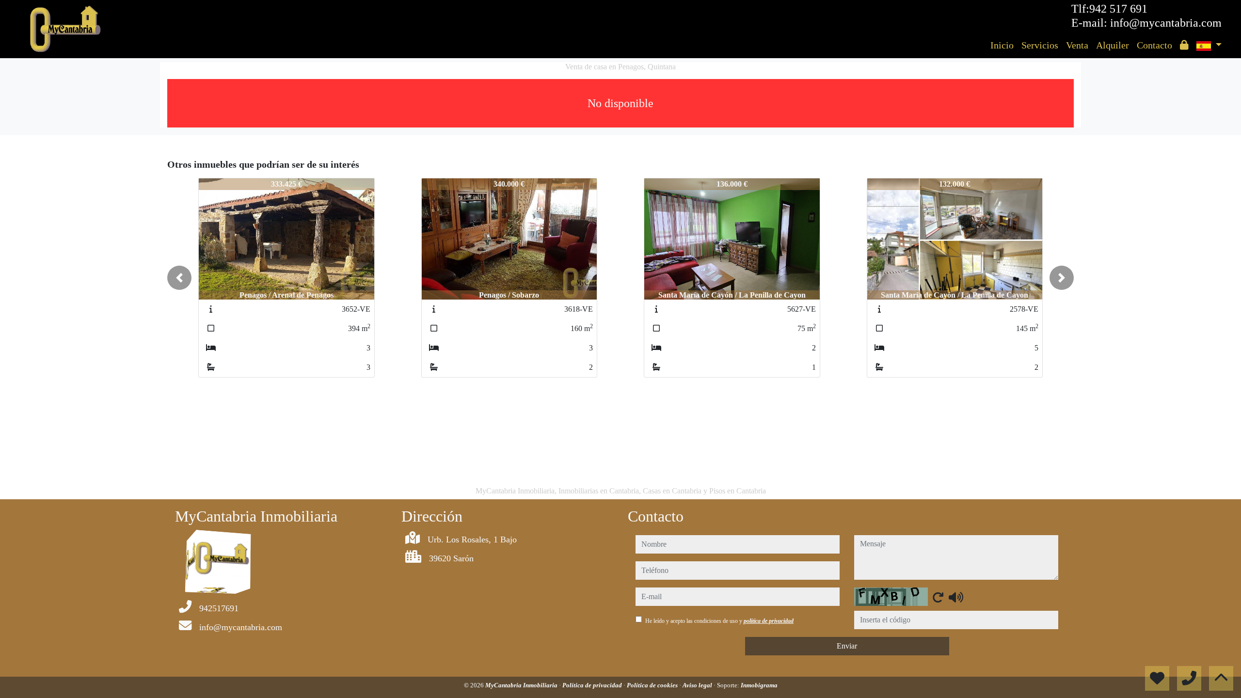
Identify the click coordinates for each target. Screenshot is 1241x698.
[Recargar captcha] (938, 597)
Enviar (847, 646)
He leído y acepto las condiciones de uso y (719, 621)
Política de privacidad (592, 685)
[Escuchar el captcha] (956, 597)
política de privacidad (769, 621)
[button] (179, 278)
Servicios (1039, 45)
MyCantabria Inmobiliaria (522, 685)
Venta (1077, 45)
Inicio (1002, 45)
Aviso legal (698, 685)
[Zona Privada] (1184, 45)
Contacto (1154, 45)
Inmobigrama (759, 685)
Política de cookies (653, 685)
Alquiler (1112, 45)
